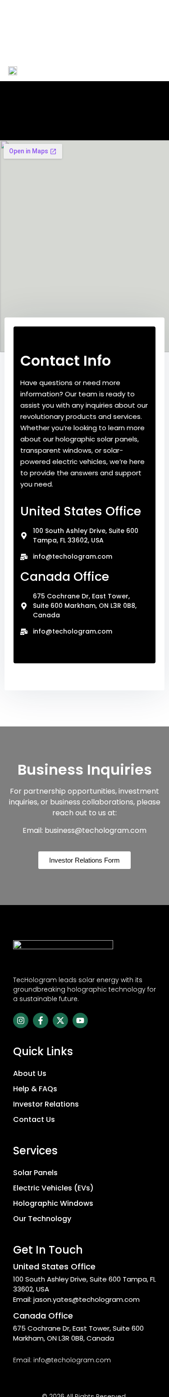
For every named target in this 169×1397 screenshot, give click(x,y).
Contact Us (34, 1119)
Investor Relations (46, 1104)
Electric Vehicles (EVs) (53, 1188)
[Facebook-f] (40, 1020)
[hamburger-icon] (151, 70)
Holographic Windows (53, 1203)
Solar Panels (35, 1172)
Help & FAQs (35, 1089)
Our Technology (42, 1218)
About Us (29, 1073)
